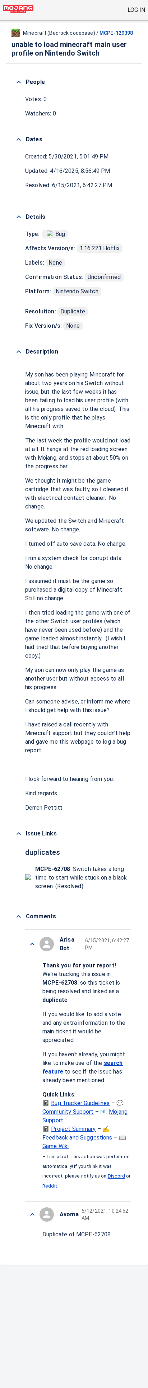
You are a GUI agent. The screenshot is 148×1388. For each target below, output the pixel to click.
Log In (136, 9)
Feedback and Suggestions (77, 1137)
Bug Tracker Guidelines (80, 1103)
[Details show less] (18, 217)
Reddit (49, 1186)
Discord (116, 1176)
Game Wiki (55, 1146)
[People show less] (18, 82)
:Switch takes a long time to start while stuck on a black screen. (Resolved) (81, 878)
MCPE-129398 (116, 33)
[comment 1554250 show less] (32, 1214)
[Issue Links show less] (18, 833)
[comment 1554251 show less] (32, 944)
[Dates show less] (18, 139)
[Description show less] (18, 352)
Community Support (68, 1111)
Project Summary (73, 1129)
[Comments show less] (18, 916)
